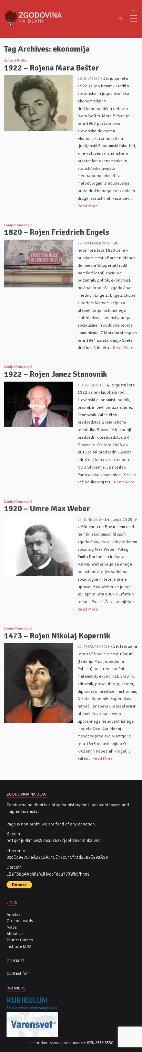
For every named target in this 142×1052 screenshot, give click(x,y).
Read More (88, 206)
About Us (15, 933)
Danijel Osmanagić (18, 225)
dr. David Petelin (15, 60)
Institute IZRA (19, 946)
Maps (12, 927)
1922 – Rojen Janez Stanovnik (55, 374)
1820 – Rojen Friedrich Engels (56, 232)
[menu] (133, 19)
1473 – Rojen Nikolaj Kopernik (57, 636)
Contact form (19, 973)
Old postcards (20, 920)
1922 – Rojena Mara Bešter (51, 68)
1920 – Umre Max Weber (47, 509)
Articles (14, 914)
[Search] (120, 19)
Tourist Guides (20, 940)
